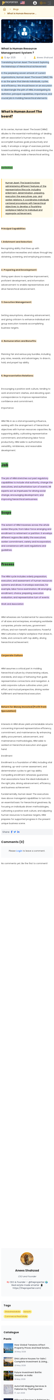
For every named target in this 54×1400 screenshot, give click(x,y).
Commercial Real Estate (16, 1316)
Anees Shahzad (45, 57)
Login (19, 850)
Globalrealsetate (12, 1311)
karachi (27, 1311)
